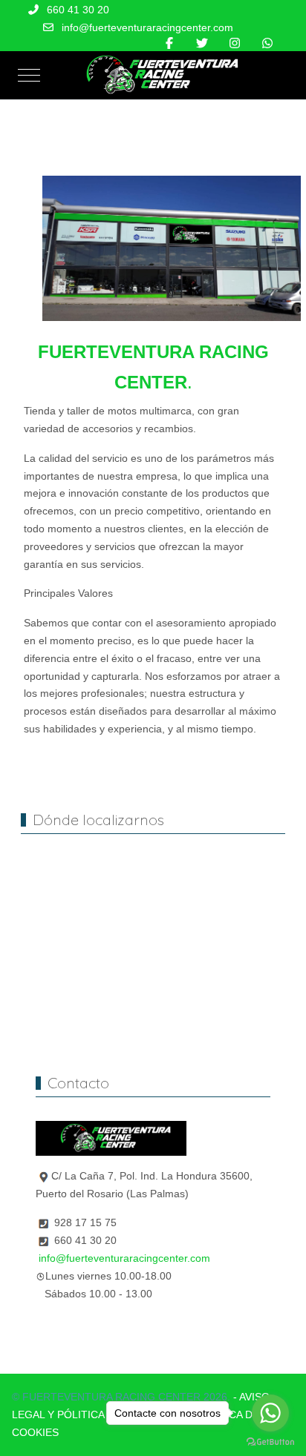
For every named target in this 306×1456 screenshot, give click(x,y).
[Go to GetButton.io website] (270, 1441)
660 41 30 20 (78, 10)
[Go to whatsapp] (270, 1413)
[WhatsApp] (267, 43)
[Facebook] (169, 43)
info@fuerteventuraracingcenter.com (147, 27)
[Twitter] (202, 43)
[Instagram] (234, 43)
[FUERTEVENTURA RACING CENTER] (156, 75)
